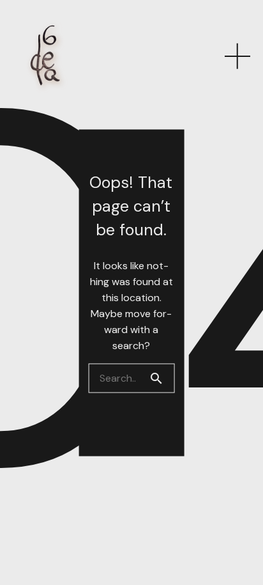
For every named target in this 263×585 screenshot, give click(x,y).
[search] (161, 378)
